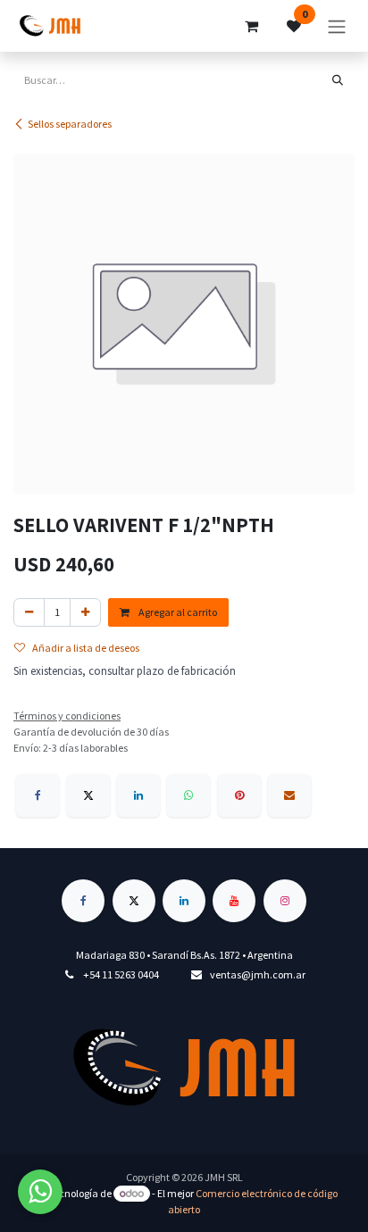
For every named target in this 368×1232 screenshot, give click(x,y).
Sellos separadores (70, 123)
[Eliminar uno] (29, 612)
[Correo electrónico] (289, 795)
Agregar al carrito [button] (177, 612)
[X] (88, 795)
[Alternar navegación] (337, 26)
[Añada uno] (85, 612)
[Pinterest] (239, 795)
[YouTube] (234, 900)
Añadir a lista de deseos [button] (85, 647)
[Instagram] (284, 900)
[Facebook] (37, 795)
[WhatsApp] (188, 795)
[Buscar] (338, 80)
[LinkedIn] (138, 795)
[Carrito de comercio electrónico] (251, 26)
